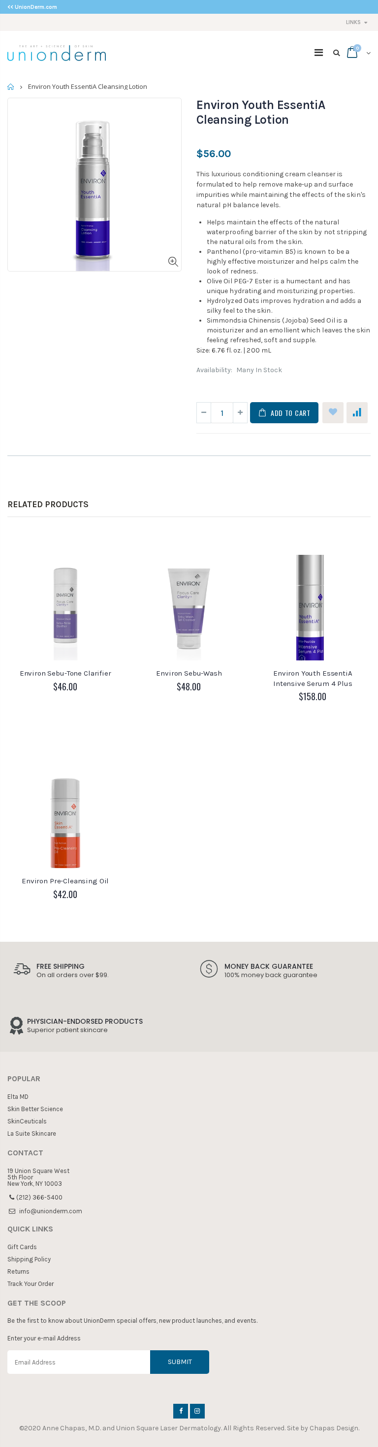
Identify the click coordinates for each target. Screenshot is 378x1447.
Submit (180, 1362)
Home (11, 86)
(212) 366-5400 (39, 1197)
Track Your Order (30, 1283)
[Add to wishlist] (333, 412)
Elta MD (18, 1096)
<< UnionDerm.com (32, 7)
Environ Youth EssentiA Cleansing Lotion (260, 112)
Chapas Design (334, 1428)
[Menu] (319, 52)
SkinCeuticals (27, 1121)
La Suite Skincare (31, 1133)
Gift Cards (22, 1247)
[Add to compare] (357, 412)
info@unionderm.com (50, 1211)
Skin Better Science (35, 1109)
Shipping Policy (29, 1259)
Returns (18, 1271)
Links (353, 22)
